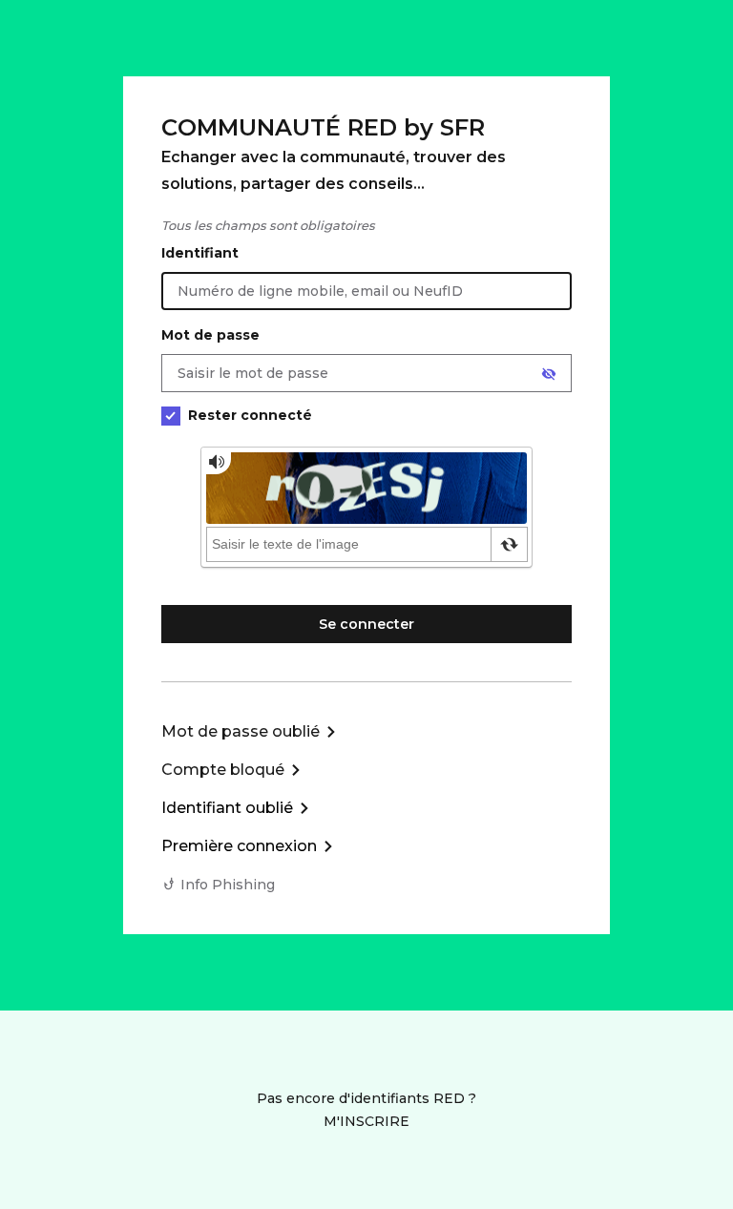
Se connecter (366, 624)
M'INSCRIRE (366, 1121)
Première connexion (239, 846)
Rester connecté (250, 415)
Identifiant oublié (227, 808)
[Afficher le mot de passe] (548, 374)
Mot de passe (210, 335)
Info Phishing (227, 884)
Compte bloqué (222, 770)
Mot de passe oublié (240, 731)
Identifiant (200, 252)
